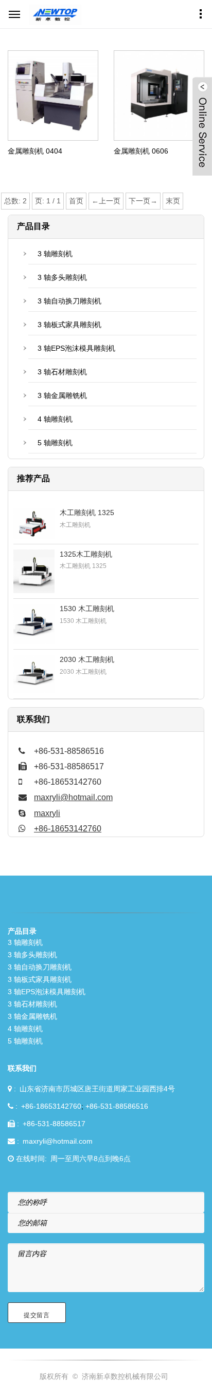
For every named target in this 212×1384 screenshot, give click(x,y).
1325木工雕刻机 (86, 554)
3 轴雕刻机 (55, 254)
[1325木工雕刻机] (34, 571)
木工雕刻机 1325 (87, 512)
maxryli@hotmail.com (73, 797)
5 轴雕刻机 (55, 443)
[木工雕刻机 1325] (34, 523)
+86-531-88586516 (116, 1106)
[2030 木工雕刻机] (34, 674)
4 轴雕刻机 (55, 419)
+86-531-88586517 (54, 1124)
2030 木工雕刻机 (87, 659)
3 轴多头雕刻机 (62, 277)
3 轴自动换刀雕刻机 (69, 301)
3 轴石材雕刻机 (62, 372)
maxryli (47, 813)
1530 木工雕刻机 (87, 608)
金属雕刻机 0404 (35, 151)
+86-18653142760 (67, 828)
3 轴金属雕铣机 (62, 395)
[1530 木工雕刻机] (34, 624)
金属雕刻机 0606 (141, 151)
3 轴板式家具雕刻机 (69, 324)
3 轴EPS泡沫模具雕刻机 (76, 348)
